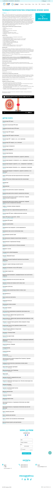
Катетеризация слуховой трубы (9, 234)
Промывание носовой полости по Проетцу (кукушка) (14, 245)
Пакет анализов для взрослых (9, 415)
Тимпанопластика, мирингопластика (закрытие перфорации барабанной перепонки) (18, 340)
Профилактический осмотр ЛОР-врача (11, 128)
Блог (36, 4)
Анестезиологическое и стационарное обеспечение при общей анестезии (16, 403)
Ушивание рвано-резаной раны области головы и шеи (14, 290)
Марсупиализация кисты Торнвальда (10, 370)
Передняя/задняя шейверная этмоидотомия (12, 329)
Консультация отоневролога (9, 146)
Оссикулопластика (7, 351)
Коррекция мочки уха (7, 300)
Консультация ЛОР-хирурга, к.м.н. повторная (12, 142)
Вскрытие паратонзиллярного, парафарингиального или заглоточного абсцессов (17, 275)
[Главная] (6, 4)
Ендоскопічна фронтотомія (8, 336)
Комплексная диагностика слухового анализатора (13, 189)
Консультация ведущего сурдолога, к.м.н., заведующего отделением (17, 163)
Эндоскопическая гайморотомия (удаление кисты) (13, 314)
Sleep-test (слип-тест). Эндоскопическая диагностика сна (15, 209)
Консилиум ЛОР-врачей (8, 220)
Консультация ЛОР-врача (8, 121)
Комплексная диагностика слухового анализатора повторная (16, 193)
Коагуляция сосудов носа (8, 271)
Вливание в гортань (7, 248)
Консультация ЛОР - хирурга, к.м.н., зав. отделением (14, 139)
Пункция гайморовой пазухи (9, 255)
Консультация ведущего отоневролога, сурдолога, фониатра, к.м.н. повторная (17, 171)
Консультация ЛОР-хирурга (8, 131)
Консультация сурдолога (8, 149)
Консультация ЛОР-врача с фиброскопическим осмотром (15, 213)
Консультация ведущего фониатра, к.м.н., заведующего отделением (17, 167)
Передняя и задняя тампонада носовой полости (13, 264)
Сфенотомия (5, 373)
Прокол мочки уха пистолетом (9, 297)
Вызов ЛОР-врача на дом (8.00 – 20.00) (11, 216)
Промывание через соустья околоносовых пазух (13, 231)
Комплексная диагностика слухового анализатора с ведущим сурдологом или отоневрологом (16, 197)
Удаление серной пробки (8, 224)
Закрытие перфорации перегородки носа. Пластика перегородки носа (18, 380)
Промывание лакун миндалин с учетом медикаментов (14, 227)
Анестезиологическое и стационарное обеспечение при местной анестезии (16, 407)
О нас (33, 4)
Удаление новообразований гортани (10, 388)
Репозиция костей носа (8, 286)
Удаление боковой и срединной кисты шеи (12, 377)
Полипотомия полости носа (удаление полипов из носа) (14, 325)
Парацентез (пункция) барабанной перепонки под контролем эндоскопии (16, 260)
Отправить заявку (26, 453)
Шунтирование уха (7, 293)
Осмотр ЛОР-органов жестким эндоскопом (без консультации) (16, 175)
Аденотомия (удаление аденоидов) (10, 366)
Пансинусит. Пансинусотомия (9, 332)
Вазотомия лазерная (7, 307)
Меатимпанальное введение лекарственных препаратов (15, 238)
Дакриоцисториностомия (8, 398)
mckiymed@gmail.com (42, 466)
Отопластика (5, 355)
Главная (22, 4)
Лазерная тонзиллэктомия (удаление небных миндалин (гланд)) (16, 321)
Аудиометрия (5, 182)
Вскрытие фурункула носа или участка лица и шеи (13, 279)
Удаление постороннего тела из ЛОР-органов (12, 267)
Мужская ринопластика (8, 391)
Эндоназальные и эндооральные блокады (11, 241)
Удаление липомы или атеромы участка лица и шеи (14, 283)
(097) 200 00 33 (24, 465)
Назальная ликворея (7, 395)
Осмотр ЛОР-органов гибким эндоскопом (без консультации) (16, 179)
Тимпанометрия (6, 186)
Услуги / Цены (28, 4)
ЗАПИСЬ (48, 4)
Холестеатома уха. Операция (9, 344)
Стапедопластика (6, 347)
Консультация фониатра (8, 153)
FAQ (39, 4)
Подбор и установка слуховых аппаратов (11, 206)
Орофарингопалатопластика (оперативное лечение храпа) (15, 363)
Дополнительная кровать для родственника (12, 422)
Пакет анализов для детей (8, 411)
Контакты (43, 4)
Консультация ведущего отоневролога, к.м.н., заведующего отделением (18, 160)
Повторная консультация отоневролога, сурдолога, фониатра (16, 156)
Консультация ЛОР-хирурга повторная (11, 135)
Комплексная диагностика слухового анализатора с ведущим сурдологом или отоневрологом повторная (16, 202)
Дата (21, 444)
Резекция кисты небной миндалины (10, 252)
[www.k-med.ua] (14, 4)
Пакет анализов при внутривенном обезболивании (13, 418)
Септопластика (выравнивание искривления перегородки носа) (16, 311)
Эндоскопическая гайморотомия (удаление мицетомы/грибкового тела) (18, 318)
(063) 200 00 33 (24, 467)
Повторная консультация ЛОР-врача (10, 124)
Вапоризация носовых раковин (9, 304)
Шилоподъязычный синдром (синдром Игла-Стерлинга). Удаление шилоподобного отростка (17, 359)
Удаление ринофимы (7, 384)
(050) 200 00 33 (43, 19)
